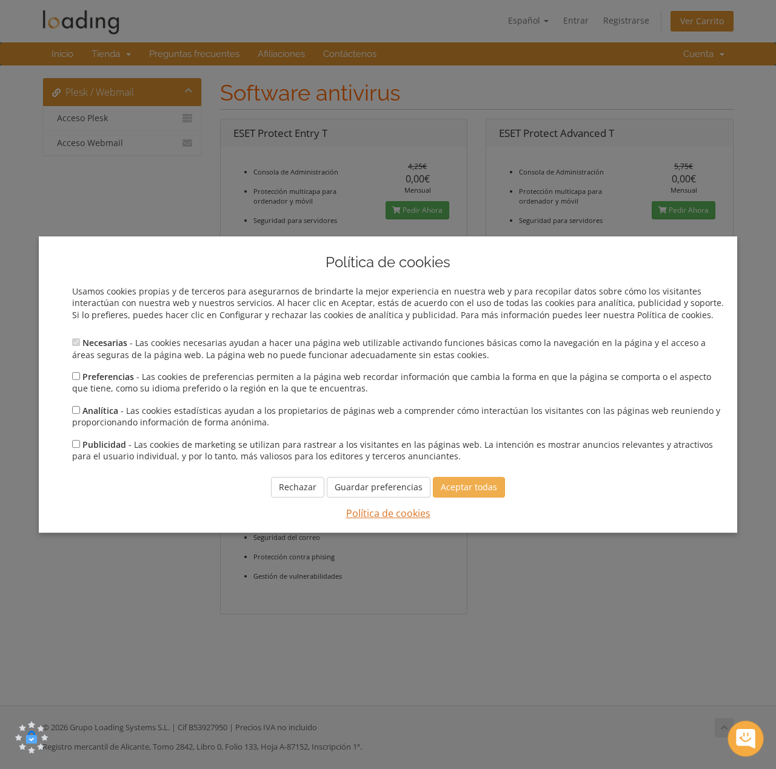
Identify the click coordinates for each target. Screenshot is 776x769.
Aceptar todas (469, 487)
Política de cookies (388, 514)
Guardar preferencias (379, 487)
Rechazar (297, 487)
